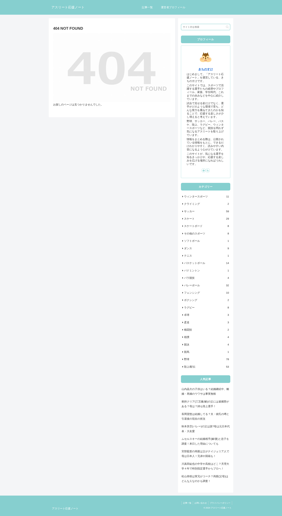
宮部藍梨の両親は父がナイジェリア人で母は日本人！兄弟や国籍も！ (205, 454)
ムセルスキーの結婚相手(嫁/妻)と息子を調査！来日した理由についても (205, 441)
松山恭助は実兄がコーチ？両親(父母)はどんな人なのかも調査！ (205, 479)
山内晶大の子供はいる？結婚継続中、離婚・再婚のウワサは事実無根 (205, 391)
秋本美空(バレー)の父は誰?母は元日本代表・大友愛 (206, 429)
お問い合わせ (200, 503)
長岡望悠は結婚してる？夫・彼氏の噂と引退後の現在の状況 (205, 416)
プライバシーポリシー (220, 503)
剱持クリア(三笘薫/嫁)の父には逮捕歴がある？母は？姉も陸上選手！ (205, 404)
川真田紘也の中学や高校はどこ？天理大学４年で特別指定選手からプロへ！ (205, 466)
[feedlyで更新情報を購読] (203, 170)
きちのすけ (205, 69)
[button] (227, 27)
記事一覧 (187, 503)
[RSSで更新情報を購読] (208, 170)
